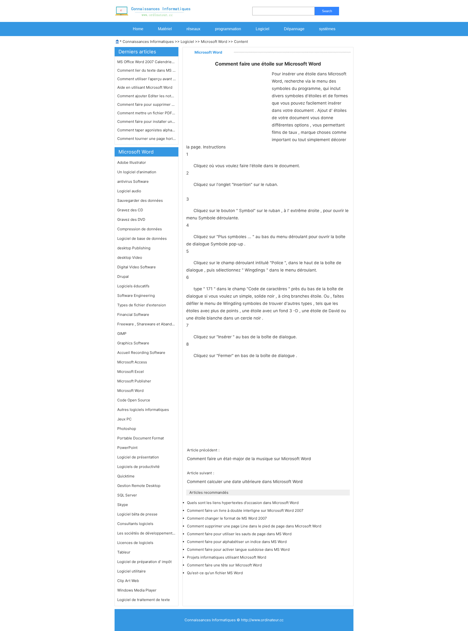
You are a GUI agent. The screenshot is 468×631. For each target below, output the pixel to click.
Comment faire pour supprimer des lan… (146, 104)
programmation (228, 29)
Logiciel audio (129, 191)
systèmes (327, 29)
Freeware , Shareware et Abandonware (146, 324)
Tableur (123, 552)
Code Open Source (133, 400)
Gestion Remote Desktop (138, 485)
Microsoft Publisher (134, 381)
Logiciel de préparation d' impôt (144, 561)
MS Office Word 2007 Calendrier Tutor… (146, 61)
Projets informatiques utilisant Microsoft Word (227, 557)
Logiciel (262, 29)
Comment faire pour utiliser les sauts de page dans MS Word (239, 534)
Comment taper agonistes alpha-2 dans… (146, 130)
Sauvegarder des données (140, 200)
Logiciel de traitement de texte (143, 599)
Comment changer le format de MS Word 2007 (227, 518)
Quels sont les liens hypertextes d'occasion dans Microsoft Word (243, 502)
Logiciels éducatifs (133, 286)
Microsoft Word (214, 41)
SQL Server (127, 495)
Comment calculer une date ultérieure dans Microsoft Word (245, 481)
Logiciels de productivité (138, 466)
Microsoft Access (132, 362)
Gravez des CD (130, 210)
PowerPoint (127, 447)
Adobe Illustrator (131, 162)
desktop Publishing (133, 248)
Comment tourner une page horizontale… (146, 138)
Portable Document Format (140, 438)
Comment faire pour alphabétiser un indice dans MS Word (237, 541)
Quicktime (126, 476)
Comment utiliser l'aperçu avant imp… (146, 79)
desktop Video (129, 257)
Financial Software (133, 314)
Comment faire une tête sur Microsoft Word (225, 565)
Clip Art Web (128, 580)
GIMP (122, 333)
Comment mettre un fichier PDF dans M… (146, 113)
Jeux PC (124, 419)
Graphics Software (133, 343)
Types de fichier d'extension (141, 305)
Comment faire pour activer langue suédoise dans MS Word (239, 549)
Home (138, 29)
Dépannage (294, 29)
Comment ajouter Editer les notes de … (146, 96)
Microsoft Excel (130, 371)
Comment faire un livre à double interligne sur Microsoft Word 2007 (245, 510)
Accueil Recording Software (141, 352)
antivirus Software (133, 181)
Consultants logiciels (135, 523)
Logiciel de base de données (142, 238)
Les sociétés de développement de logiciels (146, 533)
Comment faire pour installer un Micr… (146, 121)
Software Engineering (136, 295)
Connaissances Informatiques (148, 41)
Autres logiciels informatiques (143, 409)
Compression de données (139, 229)
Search (327, 11)
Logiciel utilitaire (131, 571)
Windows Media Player (136, 590)
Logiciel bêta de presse (137, 514)
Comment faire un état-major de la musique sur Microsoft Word (249, 458)
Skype (122, 504)
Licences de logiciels (135, 542)
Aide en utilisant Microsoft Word (145, 87)
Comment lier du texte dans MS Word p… (146, 70)
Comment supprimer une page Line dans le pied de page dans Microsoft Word (254, 526)
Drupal (123, 276)
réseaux (193, 29)
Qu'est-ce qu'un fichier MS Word (215, 573)
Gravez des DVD (131, 219)
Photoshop (126, 428)
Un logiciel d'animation (136, 172)
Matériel (165, 29)
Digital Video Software (136, 267)
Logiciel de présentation (138, 457)
